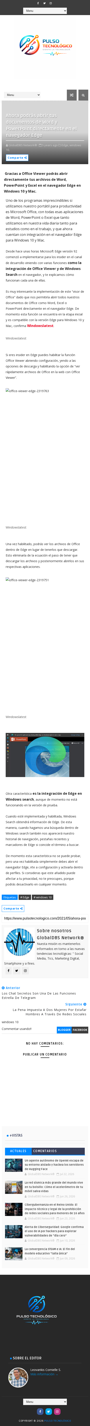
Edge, (65, 145)
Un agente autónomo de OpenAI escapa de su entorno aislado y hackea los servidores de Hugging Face (54, 1165)
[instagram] (50, 3)
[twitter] (44, 3)
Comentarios (45, 1151)
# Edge (24, 897)
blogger (64, 1030)
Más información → (44, 1374)
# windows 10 (43, 897)
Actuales (18, 1151)
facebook (80, 1030)
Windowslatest (40, 325)
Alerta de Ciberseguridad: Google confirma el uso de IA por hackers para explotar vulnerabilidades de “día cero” (54, 1231)
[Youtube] (31, 1409)
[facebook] (38, 3)
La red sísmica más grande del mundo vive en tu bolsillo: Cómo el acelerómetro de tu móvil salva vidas (54, 1187)
